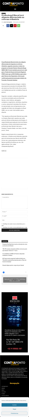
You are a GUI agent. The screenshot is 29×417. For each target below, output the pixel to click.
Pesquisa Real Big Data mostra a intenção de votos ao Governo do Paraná (14, 245)
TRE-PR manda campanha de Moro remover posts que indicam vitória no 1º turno (14, 249)
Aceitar (14, 405)
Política (3, 13)
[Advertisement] (14, 43)
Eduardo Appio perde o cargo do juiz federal (13, 265)
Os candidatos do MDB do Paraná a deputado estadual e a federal (13, 254)
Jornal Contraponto (7, 22)
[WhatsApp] (18, 25)
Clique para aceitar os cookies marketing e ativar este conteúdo (14, 280)
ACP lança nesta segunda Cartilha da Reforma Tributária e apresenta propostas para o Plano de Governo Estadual (14, 260)
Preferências (14, 413)
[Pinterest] (15, 25)
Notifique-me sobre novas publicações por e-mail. (15, 227)
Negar (14, 409)
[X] (11, 25)
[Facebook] (8, 25)
